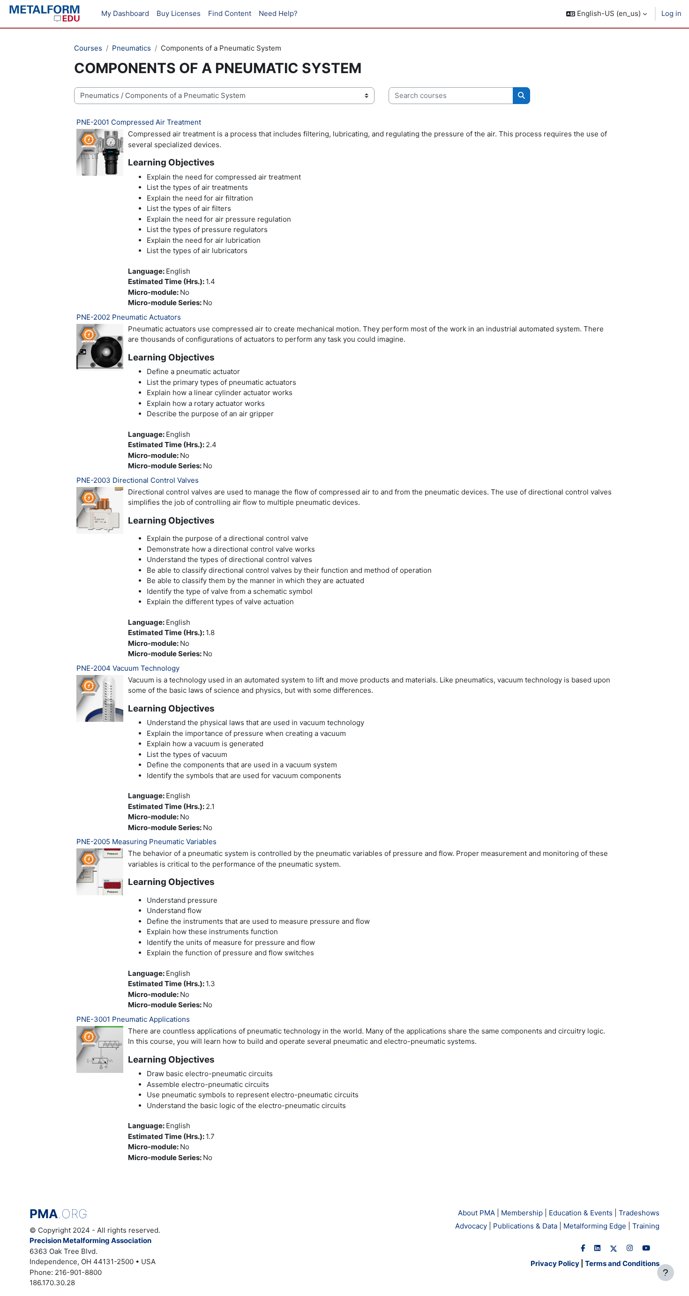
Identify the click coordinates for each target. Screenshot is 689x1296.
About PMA (476, 1212)
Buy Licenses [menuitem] (179, 13)
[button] (606, 14)
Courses (88, 48)
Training (645, 1225)
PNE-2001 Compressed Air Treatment (138, 122)
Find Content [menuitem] (229, 13)
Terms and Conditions (622, 1263)
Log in (671, 13)
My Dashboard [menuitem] (125, 13)
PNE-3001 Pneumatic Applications (133, 1019)
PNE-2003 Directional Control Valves (137, 480)
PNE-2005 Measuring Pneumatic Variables (146, 841)
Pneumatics (131, 48)
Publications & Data (525, 1225)
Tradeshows (639, 1212)
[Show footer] (665, 1272)
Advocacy (471, 1225)
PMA (58, 1213)
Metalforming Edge (594, 1225)
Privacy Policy (555, 1263)
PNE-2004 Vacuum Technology (128, 668)
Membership (522, 1212)
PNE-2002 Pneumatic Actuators (128, 317)
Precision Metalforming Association (90, 1240)
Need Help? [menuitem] (278, 13)
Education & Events (581, 1212)
